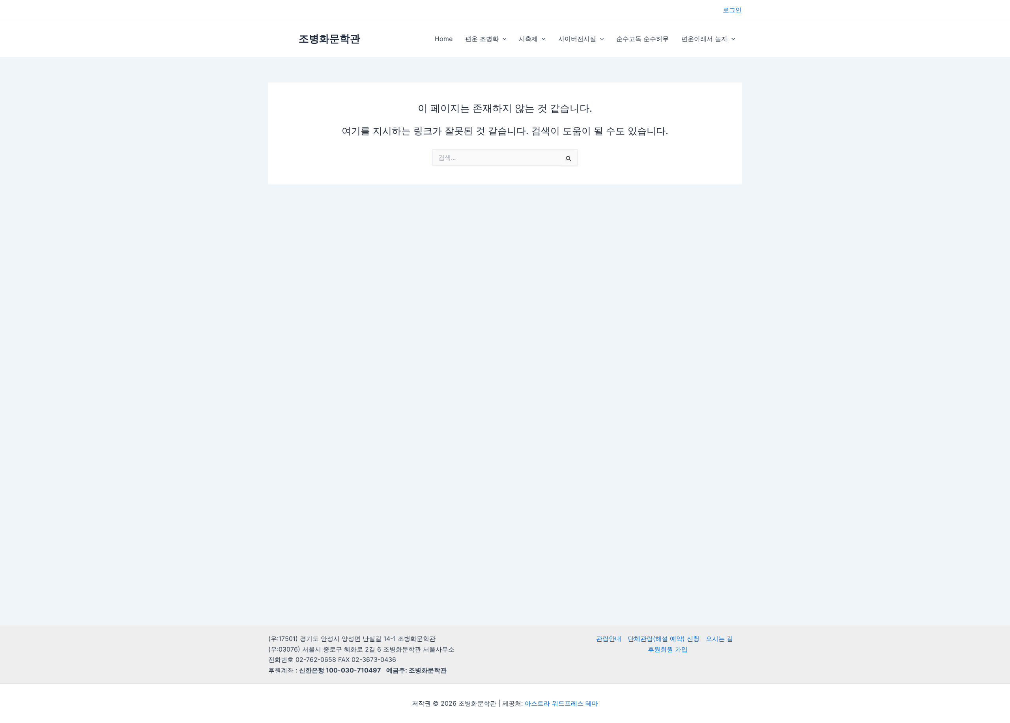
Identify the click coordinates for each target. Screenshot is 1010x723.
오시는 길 (719, 638)
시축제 (528, 39)
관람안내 (608, 638)
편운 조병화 (482, 39)
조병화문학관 (329, 38)
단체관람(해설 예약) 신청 (664, 638)
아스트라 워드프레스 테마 (561, 703)
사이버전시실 (577, 39)
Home (444, 39)
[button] (503, 38)
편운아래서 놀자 (704, 39)
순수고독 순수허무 (642, 39)
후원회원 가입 (668, 649)
